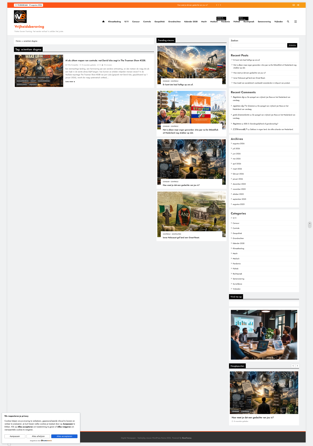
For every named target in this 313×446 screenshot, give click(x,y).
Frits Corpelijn (73, 65)
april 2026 (237, 163)
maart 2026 (237, 168)
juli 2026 (236, 148)
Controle (147, 21)
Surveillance (22, 84)
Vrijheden (278, 21)
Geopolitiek (160, 21)
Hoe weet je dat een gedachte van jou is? (181, 185)
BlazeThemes (186, 438)
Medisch (214, 21)
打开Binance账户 (240, 129)
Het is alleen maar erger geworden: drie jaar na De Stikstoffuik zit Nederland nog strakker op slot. (190, 131)
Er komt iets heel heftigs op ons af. (178, 84)
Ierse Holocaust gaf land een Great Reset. (193, 5)
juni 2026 (237, 153)
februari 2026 (238, 173)
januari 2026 (238, 179)
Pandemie (225, 21)
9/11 (126, 21)
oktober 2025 (238, 194)
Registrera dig (238, 97)
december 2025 (239, 184)
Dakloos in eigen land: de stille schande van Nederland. (271, 129)
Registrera (237, 123)
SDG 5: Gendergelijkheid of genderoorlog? (261, 123)
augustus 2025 (238, 204)
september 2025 (239, 199)
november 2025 (239, 189)
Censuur (136, 21)
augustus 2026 (239, 143)
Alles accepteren (64, 436)
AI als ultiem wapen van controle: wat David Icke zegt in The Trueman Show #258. (105, 60)
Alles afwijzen (38, 436)
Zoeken (234, 40)
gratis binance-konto (241, 114)
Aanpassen (15, 436)
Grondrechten (174, 21)
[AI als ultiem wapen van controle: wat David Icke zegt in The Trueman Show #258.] (39, 71)
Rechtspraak (249, 21)
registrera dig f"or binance (243, 105)
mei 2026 (237, 158)
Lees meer (69, 81)
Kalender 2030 (191, 21)
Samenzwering (264, 21)
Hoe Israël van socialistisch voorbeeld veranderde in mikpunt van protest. (261, 83)
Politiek (238, 21)
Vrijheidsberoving (29, 26)
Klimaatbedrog (114, 21)
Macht (204, 21)
